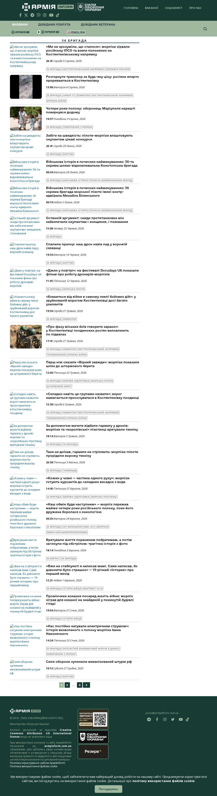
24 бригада (54, 444)
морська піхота (74, 289)
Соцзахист (173, 8)
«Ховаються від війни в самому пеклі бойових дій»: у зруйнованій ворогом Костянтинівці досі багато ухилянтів (91, 300)
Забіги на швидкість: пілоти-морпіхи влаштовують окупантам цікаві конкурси (89, 137)
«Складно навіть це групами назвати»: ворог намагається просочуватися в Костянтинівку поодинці (92, 395)
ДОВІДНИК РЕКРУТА (54, 24)
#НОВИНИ (20, 24)
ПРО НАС (195, 8)
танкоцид (70, 470)
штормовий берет (59, 386)
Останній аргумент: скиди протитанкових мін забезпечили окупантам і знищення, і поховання (87, 220)
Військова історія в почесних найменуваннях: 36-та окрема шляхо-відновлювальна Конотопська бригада (92, 163)
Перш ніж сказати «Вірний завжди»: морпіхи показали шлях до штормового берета (92, 364)
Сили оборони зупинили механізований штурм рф (89, 661)
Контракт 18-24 (93, 588)
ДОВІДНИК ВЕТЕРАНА (98, 24)
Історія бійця (72, 588)
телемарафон (56, 354)
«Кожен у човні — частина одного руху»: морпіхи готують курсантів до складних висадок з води (87, 480)
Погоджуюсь (108, 789)
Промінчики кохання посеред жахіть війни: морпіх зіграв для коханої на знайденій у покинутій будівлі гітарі (90, 599)
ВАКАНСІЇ (151, 8)
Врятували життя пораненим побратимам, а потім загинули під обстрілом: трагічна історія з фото (89, 541)
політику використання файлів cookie (163, 781)
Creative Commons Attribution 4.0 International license (40, 733)
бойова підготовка (76, 381)
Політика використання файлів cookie (33, 766)
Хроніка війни (56, 101)
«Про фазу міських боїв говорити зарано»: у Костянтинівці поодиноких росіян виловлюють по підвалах (87, 330)
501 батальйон (72, 527)
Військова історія (75, 180)
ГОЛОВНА (131, 8)
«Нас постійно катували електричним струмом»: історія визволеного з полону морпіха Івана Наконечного (87, 629)
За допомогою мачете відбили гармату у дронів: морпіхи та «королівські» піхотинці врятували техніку (92, 427)
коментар (83, 95)
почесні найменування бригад (111, 180)
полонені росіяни (118, 69)
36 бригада (54, 69)
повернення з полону (77, 127)
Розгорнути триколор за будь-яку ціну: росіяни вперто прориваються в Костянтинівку (92, 78)
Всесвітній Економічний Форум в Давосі (91, 648)
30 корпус (53, 558)
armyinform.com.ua (57, 746)
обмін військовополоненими (67, 532)
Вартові (68, 154)
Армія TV (69, 95)
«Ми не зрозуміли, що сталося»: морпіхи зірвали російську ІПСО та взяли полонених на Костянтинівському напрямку (88, 50)
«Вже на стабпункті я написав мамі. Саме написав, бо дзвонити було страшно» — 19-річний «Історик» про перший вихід (92, 569)
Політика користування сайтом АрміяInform (37, 763)
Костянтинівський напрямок (83, 69)
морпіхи (103, 527)
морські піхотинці (104, 496)
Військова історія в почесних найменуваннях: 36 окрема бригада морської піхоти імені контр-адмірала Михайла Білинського (87, 191)
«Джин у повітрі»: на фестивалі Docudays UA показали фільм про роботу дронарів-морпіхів (92, 272)
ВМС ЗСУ (89, 527)
